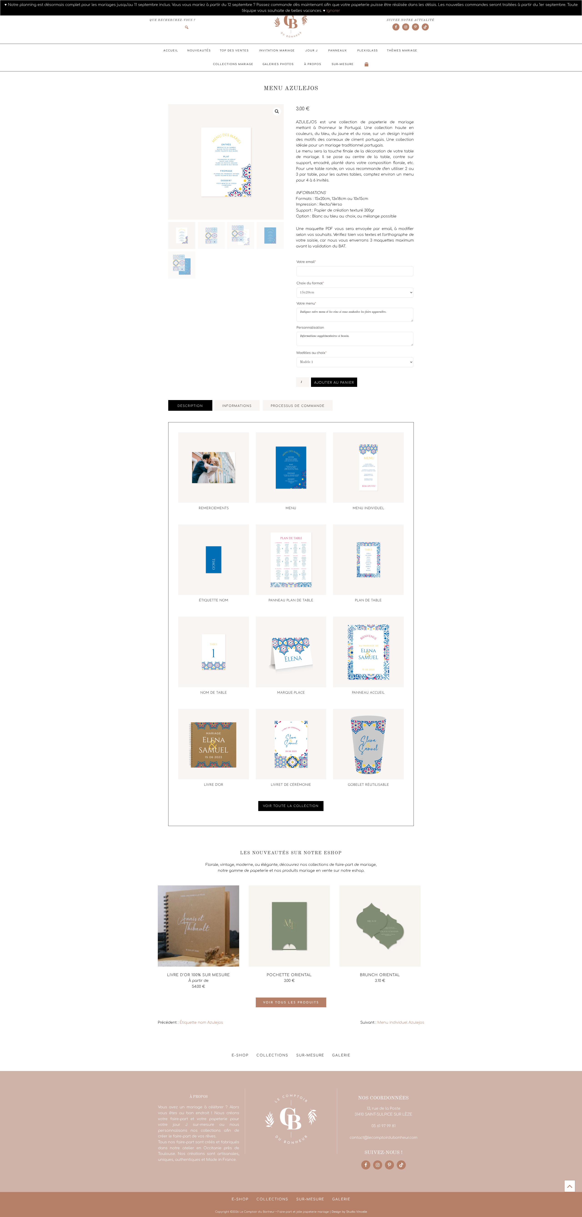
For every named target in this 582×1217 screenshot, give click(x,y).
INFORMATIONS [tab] (237, 406)
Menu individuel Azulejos (400, 1022)
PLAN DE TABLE (368, 600)
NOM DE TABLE (213, 693)
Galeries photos (278, 64)
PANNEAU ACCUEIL (368, 693)
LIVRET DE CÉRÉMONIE (291, 785)
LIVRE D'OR (213, 785)
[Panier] (367, 64)
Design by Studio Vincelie (349, 1211)
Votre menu (306, 303)
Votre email (306, 262)
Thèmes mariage (402, 50)
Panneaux (337, 50)
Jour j (311, 50)
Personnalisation (310, 327)
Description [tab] (190, 406)
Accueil (170, 50)
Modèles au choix (311, 353)
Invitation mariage (277, 50)
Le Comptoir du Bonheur (291, 22)
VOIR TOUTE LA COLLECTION (291, 806)
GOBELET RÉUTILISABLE (368, 785)
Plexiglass (367, 50)
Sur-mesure (343, 64)
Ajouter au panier (334, 382)
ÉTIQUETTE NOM (213, 600)
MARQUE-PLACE (291, 693)
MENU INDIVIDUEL (368, 508)
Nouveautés (199, 50)
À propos (312, 64)
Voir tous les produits (291, 1002)
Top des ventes (234, 50)
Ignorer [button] (333, 11)
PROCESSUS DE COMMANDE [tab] (298, 406)
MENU (291, 508)
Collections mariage (233, 64)
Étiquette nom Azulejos (201, 1022)
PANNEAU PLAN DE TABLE (290, 600)
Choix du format (310, 283)
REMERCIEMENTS (214, 508)
